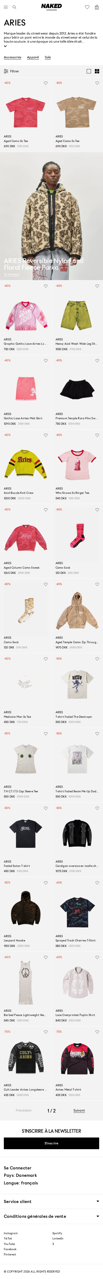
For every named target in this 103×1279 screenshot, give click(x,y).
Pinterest (10, 1254)
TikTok (8, 1238)
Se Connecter (17, 1167)
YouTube (9, 1244)
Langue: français (21, 1182)
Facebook (10, 1249)
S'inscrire (52, 1143)
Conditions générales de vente (35, 1216)
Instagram (11, 1233)
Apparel (33, 57)
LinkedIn (58, 1238)
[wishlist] (46, 83)
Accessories (12, 57)
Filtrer (14, 71)
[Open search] (13, 7)
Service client (18, 1201)
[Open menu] (7, 7)
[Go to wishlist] (88, 7)
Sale (48, 57)
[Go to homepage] (51, 7)
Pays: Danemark (20, 1175)
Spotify (57, 1233)
